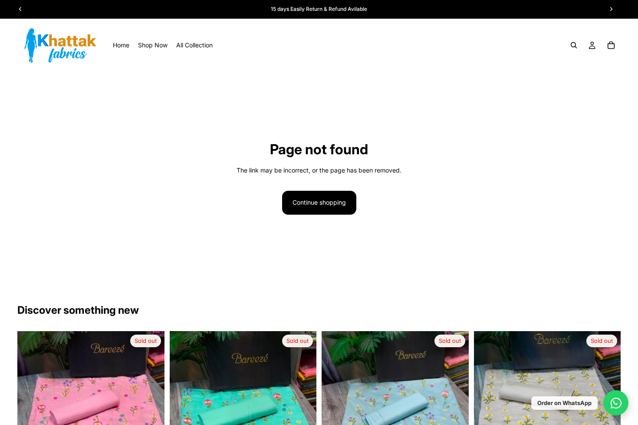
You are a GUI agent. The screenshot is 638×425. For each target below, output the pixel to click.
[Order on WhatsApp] (615, 402)
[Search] (573, 45)
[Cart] (611, 45)
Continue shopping (319, 202)
